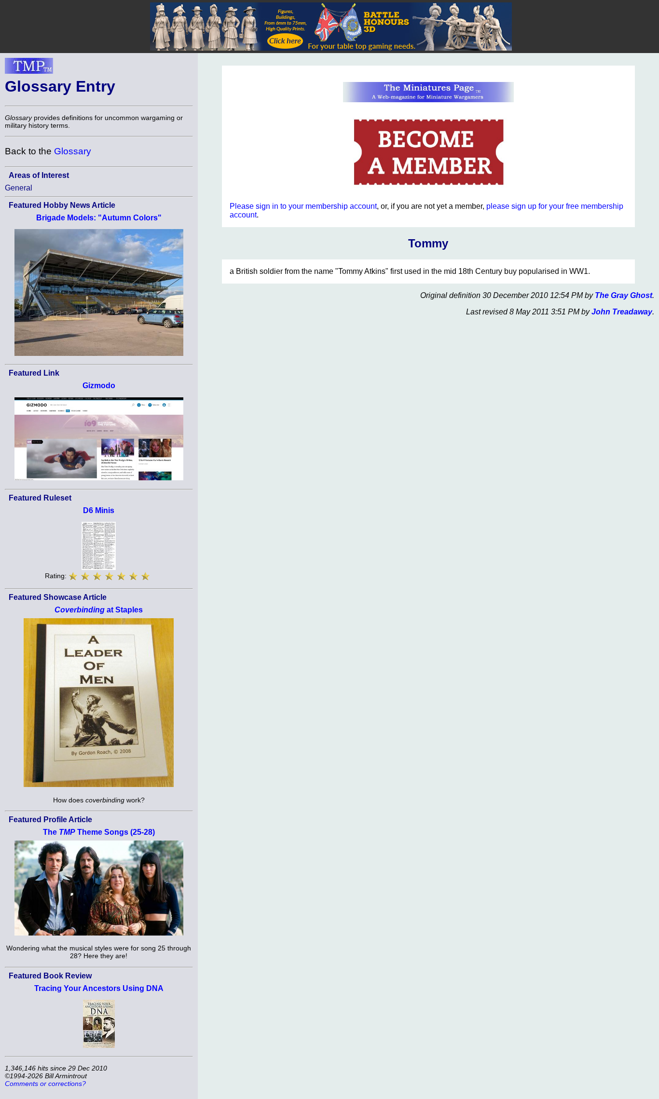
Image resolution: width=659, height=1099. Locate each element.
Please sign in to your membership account (303, 206)
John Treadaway (621, 312)
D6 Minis (98, 510)
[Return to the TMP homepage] (29, 68)
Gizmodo (98, 385)
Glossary (72, 151)
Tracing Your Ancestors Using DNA (99, 988)
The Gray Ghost (623, 295)
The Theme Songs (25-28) (99, 832)
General (18, 188)
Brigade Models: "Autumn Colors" (99, 218)
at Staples (99, 610)
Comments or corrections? (45, 1083)
